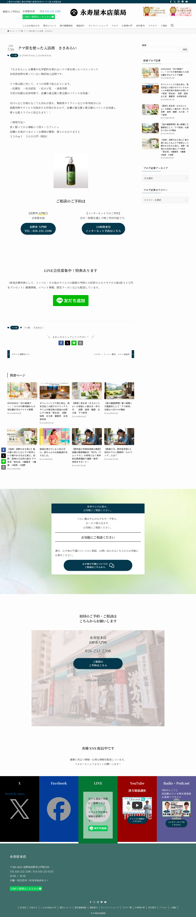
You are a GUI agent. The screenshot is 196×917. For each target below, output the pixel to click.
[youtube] (187, 1)
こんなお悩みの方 (48, 907)
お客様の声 (140, 907)
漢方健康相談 (81, 907)
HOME (23, 907)
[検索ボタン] (172, 25)
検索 (144, 45)
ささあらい (38, 327)
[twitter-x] (175, 1)
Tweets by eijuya (15, 794)
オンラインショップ (110, 907)
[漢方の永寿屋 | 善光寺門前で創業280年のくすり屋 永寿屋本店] (98, 12)
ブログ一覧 (127, 907)
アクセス (163, 907)
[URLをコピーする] (80, 343)
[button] (61, 343)
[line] (183, 1)
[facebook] (171, 1)
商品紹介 (94, 907)
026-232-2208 (52, 11)
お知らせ (33, 907)
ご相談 (173, 907)
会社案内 (152, 907)
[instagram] (179, 1)
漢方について (66, 907)
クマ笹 (14, 55)
